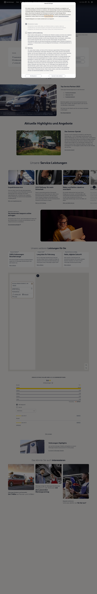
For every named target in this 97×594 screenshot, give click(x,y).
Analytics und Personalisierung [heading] (35, 32)
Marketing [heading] (30, 48)
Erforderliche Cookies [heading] (33, 24)
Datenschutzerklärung (63, 16)
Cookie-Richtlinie (49, 16)
